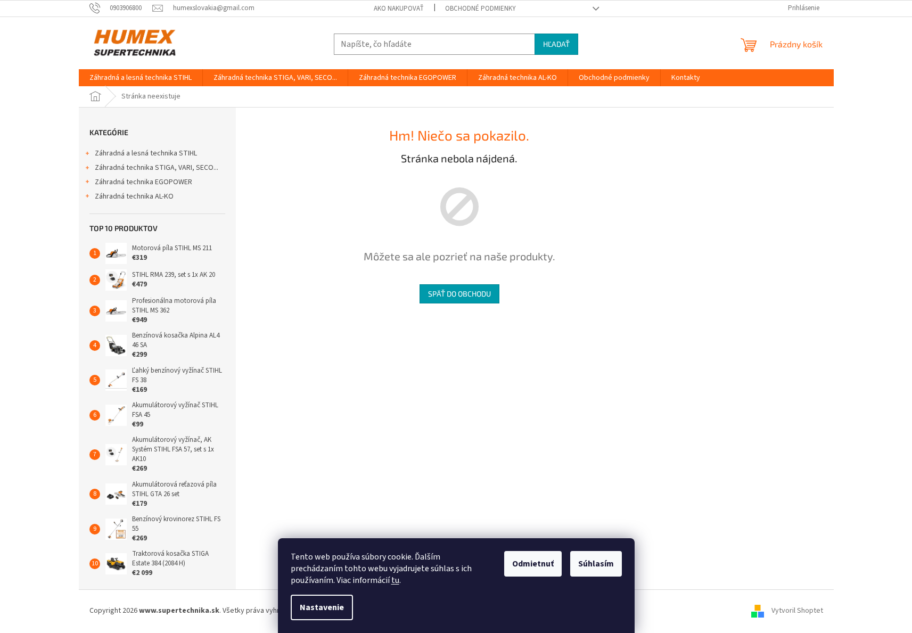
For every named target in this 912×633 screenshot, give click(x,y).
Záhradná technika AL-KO (134, 196)
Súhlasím (596, 564)
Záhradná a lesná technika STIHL (146, 153)
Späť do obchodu (459, 293)
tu (395, 580)
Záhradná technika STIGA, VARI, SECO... (156, 167)
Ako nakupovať (399, 8)
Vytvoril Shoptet (797, 610)
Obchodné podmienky (480, 8)
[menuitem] (140, 77)
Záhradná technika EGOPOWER (143, 182)
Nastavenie (322, 607)
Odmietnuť (533, 564)
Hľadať (556, 43)
